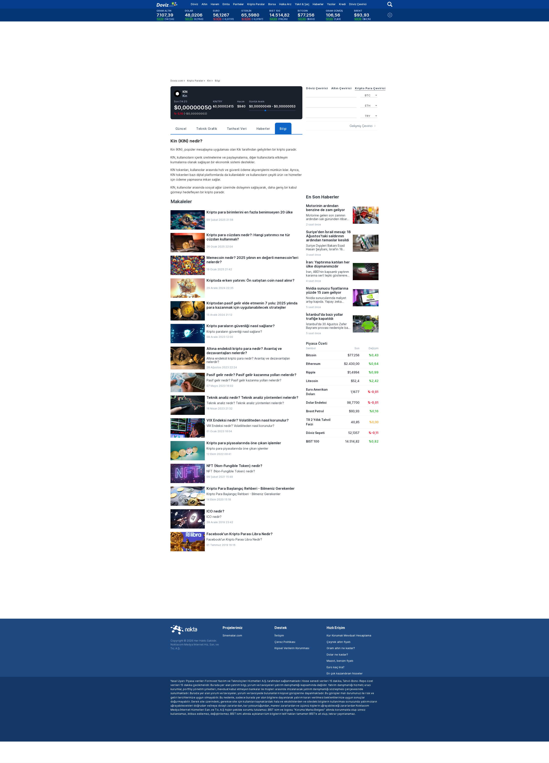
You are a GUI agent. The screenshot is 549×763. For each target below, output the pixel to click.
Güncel (181, 128)
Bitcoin (311, 355)
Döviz (194, 4)
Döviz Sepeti (315, 433)
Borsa (272, 4)
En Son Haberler (322, 196)
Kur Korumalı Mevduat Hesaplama (349, 635)
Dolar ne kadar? (337, 654)
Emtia (226, 4)
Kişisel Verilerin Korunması (291, 648)
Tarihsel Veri (237, 128)
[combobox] (368, 94)
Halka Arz (285, 4)
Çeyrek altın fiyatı (338, 642)
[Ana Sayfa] (167, 4)
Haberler (318, 4)
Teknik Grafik (206, 128)
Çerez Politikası (284, 642)
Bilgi (283, 128)
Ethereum (313, 364)
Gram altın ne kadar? (341, 648)
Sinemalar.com (232, 635)
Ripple (310, 372)
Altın (204, 4)
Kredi (342, 4)
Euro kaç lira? (335, 667)
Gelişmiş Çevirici (361, 126)
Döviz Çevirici (358, 4)
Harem (215, 4)
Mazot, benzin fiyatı (340, 660)
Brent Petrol (315, 411)
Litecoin (312, 381)
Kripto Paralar (256, 4)
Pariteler (238, 4)
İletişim (279, 635)
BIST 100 (312, 441)
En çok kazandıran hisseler (345, 673)
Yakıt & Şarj (302, 4)
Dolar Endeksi (316, 402)
